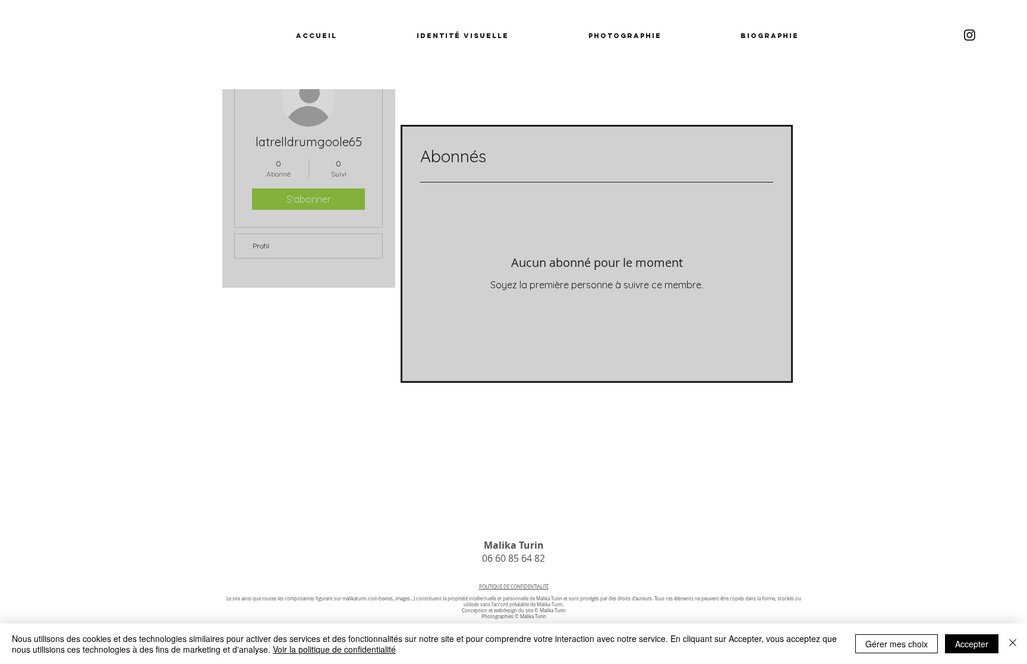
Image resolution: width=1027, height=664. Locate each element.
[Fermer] (1013, 643)
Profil (261, 245)
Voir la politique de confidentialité (334, 649)
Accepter (971, 644)
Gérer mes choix (896, 644)
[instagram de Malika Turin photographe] (969, 34)
